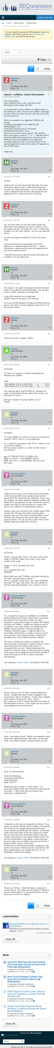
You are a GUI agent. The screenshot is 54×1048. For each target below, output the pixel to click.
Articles (20, 931)
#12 (48, 732)
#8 (49, 490)
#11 (48, 688)
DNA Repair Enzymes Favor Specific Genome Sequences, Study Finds (26, 992)
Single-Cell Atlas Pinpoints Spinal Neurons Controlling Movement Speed (27, 1007)
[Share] (49, 88)
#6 (49, 365)
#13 (48, 767)
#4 (49, 284)
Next (47, 68)
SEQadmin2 (17, 926)
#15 (48, 884)
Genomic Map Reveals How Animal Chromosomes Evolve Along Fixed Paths (26, 964)
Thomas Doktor (22, 662)
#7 (49, 429)
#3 (49, 220)
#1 (49, 94)
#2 (49, 177)
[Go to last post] (34, 971)
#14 (48, 820)
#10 (48, 612)
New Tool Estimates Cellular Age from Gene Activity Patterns (25, 977)
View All (10, 939)
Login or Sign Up (44, 18)
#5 (49, 334)
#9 (49, 548)
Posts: (13, 88)
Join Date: (15, 86)
